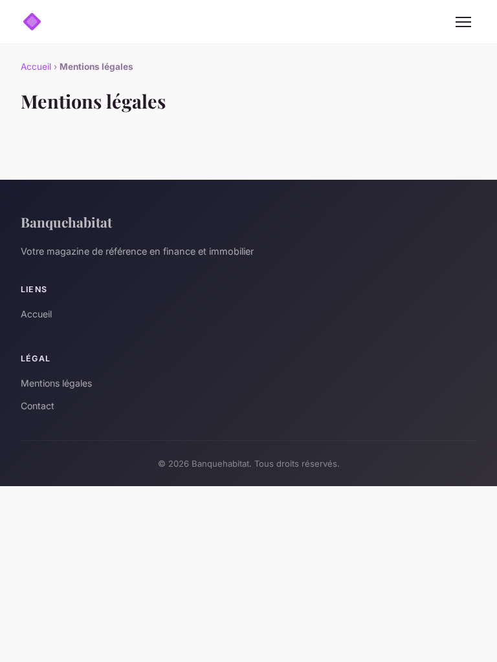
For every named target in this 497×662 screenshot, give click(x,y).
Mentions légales (56, 383)
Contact (37, 405)
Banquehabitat (66, 222)
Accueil (36, 66)
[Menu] (463, 22)
